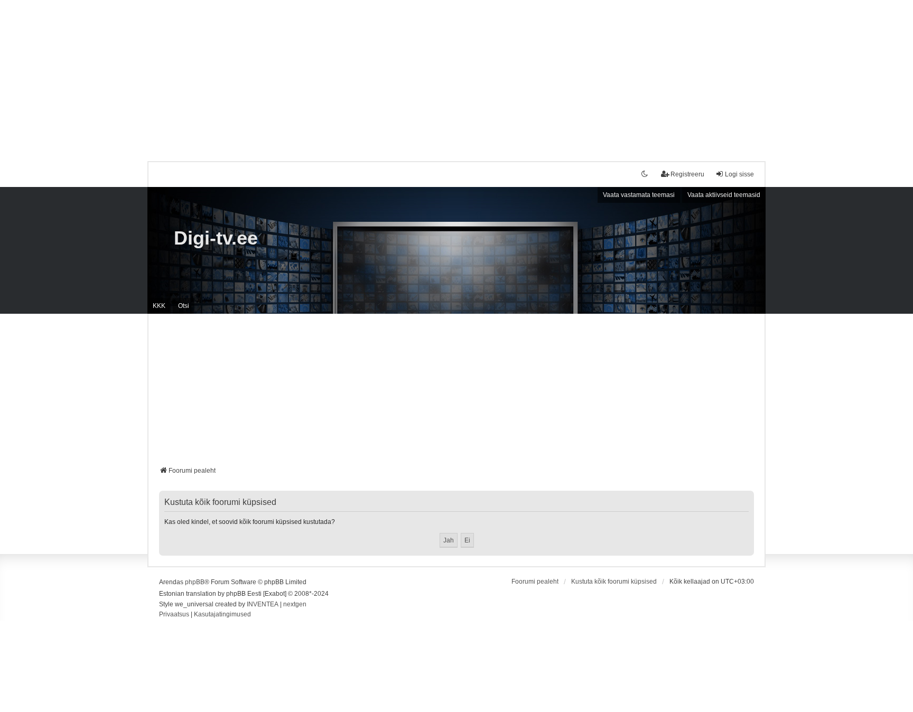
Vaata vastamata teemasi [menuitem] (639, 195)
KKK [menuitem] (159, 306)
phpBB (194, 582)
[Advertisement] (456, 74)
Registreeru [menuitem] (687, 174)
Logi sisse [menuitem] (739, 174)
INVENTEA (262, 604)
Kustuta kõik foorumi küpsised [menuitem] (614, 581)
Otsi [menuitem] (183, 306)
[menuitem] (174, 615)
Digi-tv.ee (216, 238)
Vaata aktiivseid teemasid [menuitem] (723, 195)
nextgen (294, 604)
